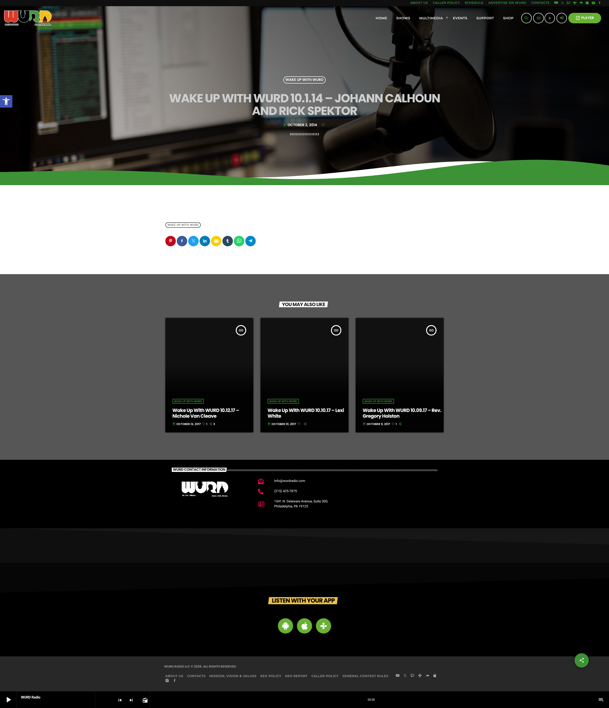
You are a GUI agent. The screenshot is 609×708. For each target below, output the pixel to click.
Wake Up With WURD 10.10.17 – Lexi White (306, 413)
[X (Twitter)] (562, 3)
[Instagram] (593, 3)
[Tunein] (575, 3)
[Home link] (28, 18)
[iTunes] (587, 3)
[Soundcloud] (581, 3)
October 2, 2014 (300, 125)
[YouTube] (556, 3)
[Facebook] (600, 3)
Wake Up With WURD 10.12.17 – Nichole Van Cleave (205, 413)
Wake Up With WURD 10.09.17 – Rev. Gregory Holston (402, 413)
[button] (6, 101)
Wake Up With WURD (304, 80)
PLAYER (584, 17)
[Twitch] (568, 3)
